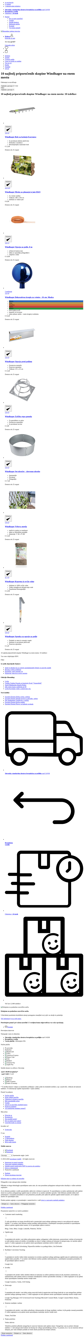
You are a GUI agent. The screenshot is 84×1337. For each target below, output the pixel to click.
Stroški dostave (14, 22)
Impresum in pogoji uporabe (14, 1162)
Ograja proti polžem (18, 361)
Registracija (8, 1117)
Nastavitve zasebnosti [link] (12, 1170)
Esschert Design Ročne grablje (15, 702)
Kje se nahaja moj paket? (13, 1121)
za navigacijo (9, 2)
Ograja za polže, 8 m (18, 247)
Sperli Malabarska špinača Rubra (15, 685)
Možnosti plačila (14, 24)
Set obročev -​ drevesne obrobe (22, 471)
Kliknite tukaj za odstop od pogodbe (12, 1178)
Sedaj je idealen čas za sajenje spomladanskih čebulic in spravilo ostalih (28, 668)
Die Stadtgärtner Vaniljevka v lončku (17, 700)
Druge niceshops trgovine (13, 1175)
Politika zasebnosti (7, 1207)
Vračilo (11, 20)
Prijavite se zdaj (10, 38)
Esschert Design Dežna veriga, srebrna (17, 697)
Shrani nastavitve (7, 1333)
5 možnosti (8, 291)
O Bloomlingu (9, 1138)
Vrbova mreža (16, 526)
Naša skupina (9, 1140)
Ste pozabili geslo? (11, 1119)
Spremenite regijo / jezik (21, 1155)
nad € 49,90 (27, 10)
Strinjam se (5, 1204)
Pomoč (7, 17)
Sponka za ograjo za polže (21, 636)
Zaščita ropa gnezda (18, 416)
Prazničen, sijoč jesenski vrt (14, 671)
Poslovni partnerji (10, 1106)
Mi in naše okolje (10, 1142)
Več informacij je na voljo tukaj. (11, 1019)
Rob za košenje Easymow (20, 137)
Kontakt (11, 26)
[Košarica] (44, 51)
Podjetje (7, 1173)
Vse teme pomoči (14, 28)
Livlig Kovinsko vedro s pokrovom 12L (18, 689)
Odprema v (11, 13)
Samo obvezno (14, 1204)
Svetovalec (8, 1129)
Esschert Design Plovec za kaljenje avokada (19, 704)
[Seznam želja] (6, 48)
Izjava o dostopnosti (11, 1168)
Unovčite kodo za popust (13, 1123)
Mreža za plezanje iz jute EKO (22, 192)
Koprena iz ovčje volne (19, 581)
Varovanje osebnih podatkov (14, 1164)
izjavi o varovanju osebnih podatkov (52, 1200)
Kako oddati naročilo (12, 1097)
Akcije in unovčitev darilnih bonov (16, 1105)
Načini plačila (9, 1095)
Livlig (7, 681)
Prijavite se (8, 1115)
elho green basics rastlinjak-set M (15, 687)
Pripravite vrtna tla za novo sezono (16, 673)
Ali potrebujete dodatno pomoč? (15, 1108)
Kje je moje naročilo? (16, 18)
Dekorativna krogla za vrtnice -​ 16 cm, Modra (29, 297)
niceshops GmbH (15, 1159)
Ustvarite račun (10, 45)
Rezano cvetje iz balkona (13, 669)
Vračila (7, 1103)
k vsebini (8, 4)
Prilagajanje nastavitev (28, 1204)
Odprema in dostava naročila (14, 1099)
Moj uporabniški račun (12, 1101)
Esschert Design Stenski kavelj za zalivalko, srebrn (21, 698)
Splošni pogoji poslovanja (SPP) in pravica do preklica (22, 1166)
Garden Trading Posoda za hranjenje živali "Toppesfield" (23, 683)
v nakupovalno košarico (12, 6)
